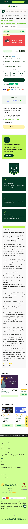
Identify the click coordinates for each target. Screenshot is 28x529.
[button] (2, 6)
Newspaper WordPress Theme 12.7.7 (6, 417)
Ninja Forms (8, 16)
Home (2, 15)
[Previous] (2, 387)
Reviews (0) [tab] (6, 229)
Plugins (25, 15)
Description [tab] (6, 227)
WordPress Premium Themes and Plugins (13, 15)
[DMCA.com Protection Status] (24, 489)
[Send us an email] (14, 515)
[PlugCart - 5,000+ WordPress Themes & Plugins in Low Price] (14, 6)
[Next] (26, 387)
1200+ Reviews (6, 492)
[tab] (5, 26)
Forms (3, 16)
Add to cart (14, 80)
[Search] (3, 11)
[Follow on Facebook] (12, 515)
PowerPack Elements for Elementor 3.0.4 (19, 417)
